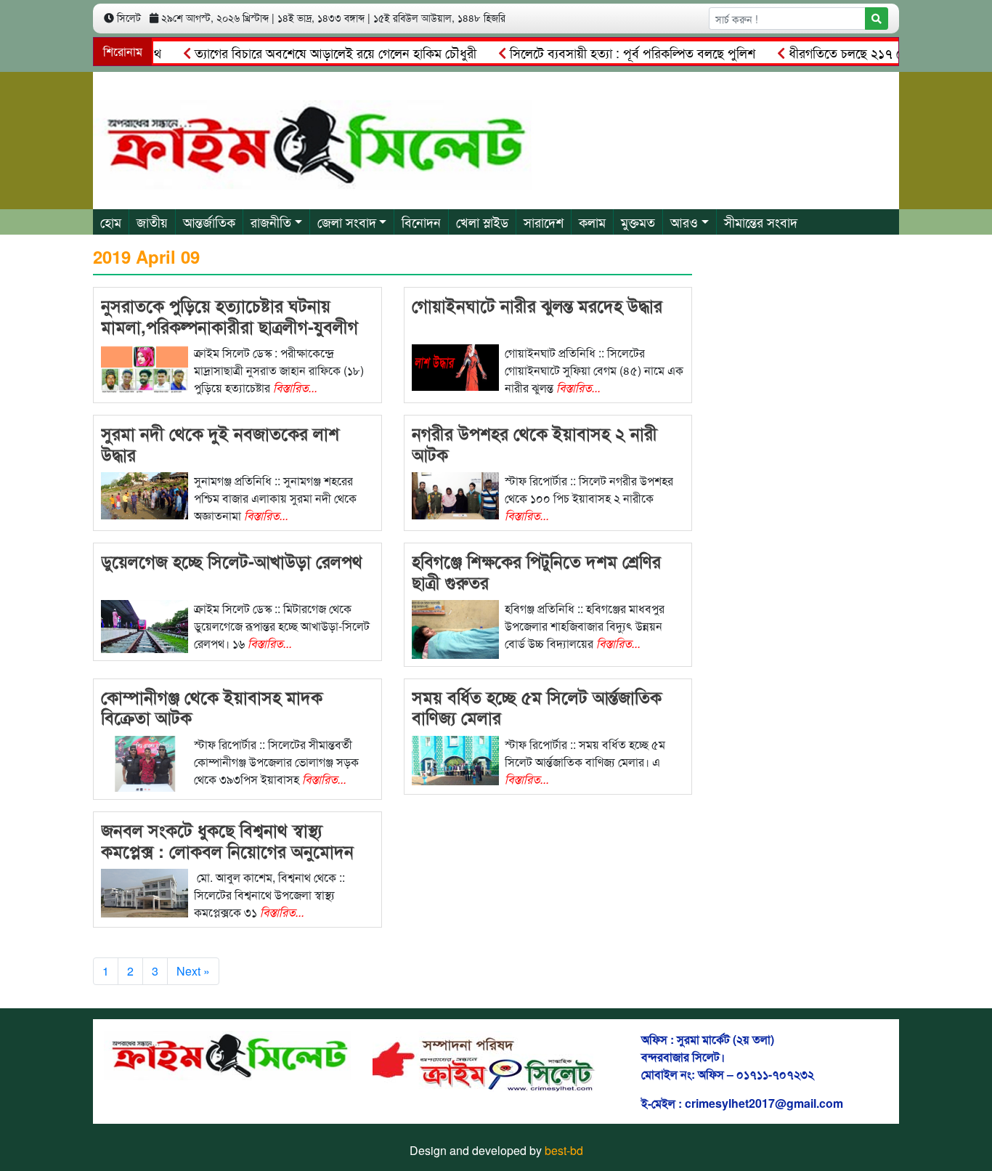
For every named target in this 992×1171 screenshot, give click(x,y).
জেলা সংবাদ (346, 221)
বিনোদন (421, 221)
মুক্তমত (638, 221)
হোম (110, 221)
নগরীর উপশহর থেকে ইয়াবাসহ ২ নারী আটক (534, 443)
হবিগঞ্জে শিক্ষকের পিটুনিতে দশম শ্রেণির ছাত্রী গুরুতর (536, 571)
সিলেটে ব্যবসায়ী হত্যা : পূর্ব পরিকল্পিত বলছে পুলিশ (613, 52)
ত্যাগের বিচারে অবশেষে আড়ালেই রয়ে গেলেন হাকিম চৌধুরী (316, 52)
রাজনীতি (271, 221)
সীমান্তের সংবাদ (760, 221)
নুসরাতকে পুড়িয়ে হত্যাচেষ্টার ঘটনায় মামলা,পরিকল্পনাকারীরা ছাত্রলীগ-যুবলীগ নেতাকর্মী (229, 326)
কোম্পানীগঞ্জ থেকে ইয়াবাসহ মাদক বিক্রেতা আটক (211, 707)
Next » (193, 971)
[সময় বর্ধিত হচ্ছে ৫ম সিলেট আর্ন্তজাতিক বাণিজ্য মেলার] (455, 758)
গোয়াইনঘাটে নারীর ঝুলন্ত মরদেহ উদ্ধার (537, 305)
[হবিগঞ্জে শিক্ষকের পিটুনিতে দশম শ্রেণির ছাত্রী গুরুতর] (455, 628)
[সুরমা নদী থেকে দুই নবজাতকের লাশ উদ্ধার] (144, 494)
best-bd (564, 1150)
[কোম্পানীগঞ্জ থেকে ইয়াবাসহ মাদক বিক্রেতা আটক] (144, 761)
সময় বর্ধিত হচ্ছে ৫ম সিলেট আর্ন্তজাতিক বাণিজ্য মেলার (537, 707)
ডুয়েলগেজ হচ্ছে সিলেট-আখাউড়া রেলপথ (231, 560)
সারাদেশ (544, 221)
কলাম (592, 221)
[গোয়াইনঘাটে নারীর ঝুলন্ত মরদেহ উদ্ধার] (455, 365)
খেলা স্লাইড (482, 221)
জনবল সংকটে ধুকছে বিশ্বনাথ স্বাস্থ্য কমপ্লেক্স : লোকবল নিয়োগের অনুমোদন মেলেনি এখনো (227, 850)
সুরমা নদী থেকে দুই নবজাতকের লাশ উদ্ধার (220, 443)
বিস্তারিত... (295, 387)
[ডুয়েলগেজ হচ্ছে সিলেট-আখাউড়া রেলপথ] (144, 625)
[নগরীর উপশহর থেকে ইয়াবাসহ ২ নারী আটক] (455, 494)
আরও (684, 221)
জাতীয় (152, 221)
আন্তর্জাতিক (209, 221)
